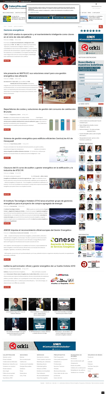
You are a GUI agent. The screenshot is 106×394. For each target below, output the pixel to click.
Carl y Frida (23, 375)
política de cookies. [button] (34, 12)
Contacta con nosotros (9, 366)
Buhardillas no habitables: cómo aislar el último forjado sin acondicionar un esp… (96, 18)
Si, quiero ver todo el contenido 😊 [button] (40, 17)
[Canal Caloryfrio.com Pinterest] (96, 31)
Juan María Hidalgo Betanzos (90, 163)
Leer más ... (7, 60)
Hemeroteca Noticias (15, 268)
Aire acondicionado (25, 359)
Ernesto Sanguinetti (82, 153)
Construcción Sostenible (22, 12)
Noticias (84, 12)
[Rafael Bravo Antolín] (98, 178)
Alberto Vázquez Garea (82, 221)
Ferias (89, 12)
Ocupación (81, 84)
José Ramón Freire (98, 221)
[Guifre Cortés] (98, 187)
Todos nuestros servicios (44, 359)
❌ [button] (78, 6)
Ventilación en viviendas (77, 372)
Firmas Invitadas (7, 359)
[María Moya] (90, 217)
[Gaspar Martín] (82, 226)
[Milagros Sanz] (90, 187)
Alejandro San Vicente (98, 172)
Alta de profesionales (60, 371)
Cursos (12, 173)
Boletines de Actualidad (43, 371)
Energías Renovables (25, 366)
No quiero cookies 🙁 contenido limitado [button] (65, 17)
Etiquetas (10, 26)
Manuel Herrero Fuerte (82, 163)
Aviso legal (6, 371)
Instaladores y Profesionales (57, 363)
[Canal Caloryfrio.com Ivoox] (99, 31)
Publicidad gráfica (42, 366)
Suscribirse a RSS (8, 378)
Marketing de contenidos (44, 361)
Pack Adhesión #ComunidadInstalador (43, 374)
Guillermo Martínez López (82, 192)
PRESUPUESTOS (96, 6)
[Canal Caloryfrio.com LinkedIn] (87, 31)
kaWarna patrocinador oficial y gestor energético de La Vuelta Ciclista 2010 (39, 266)
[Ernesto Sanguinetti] (82, 148)
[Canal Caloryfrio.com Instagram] (93, 31)
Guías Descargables (42, 378)
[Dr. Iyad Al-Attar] (98, 158)
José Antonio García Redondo (90, 201)
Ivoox (89, 371)
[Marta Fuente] (98, 148)
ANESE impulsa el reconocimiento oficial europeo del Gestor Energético (37, 230)
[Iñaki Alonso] (82, 197)
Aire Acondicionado (8, 12)
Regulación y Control (15, 114)
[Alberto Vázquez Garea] (82, 217)
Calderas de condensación (78, 368)
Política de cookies (8, 375)
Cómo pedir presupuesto (61, 359)
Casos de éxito (58, 378)
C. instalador (96, 12)
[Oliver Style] (90, 207)
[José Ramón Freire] (98, 217)
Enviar (87, 99)
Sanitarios (22, 368)
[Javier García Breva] (98, 197)
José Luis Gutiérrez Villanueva (82, 182)
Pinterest (90, 364)
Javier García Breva (98, 201)
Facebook (90, 357)
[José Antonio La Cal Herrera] (90, 178)
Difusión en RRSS (41, 368)
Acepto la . (96, 88)
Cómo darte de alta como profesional (61, 374)
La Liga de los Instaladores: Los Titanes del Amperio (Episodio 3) (18, 18)
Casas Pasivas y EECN (15, 143)
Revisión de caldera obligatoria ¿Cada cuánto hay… (90, 117)
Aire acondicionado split (77, 361)
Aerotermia (74, 358)
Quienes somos (7, 357)
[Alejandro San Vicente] (98, 168)
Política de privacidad (9, 373)
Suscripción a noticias (43, 357)
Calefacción (23, 361)
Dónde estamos (7, 368)
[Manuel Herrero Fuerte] (82, 158)
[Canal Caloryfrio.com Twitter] (84, 31)
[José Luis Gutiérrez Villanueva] (82, 178)
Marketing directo (42, 364)
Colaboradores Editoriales (10, 361)
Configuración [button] (52, 15)
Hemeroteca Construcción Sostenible (19, 233)
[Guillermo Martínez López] (82, 187)
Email (82, 80)
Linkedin (90, 361)
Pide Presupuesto (59, 357)
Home (5, 26)
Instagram (90, 368)
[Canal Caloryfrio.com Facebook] (81, 31)
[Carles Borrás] (98, 207)
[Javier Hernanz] (82, 168)
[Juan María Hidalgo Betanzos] (90, 158)
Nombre (81, 74)
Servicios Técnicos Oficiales (59, 367)
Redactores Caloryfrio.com (10, 364)
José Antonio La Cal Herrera (90, 182)
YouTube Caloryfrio (93, 366)
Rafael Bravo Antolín (98, 182)
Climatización (74, 363)
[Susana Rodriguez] (82, 207)
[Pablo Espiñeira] (90, 168)
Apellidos (82, 77)
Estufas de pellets (75, 365)
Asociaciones (13, 206)
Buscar (101, 26)
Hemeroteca (23, 373)
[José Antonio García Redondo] (90, 197)
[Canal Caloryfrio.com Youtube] (90, 31)
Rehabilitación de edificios (78, 370)
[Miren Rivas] (90, 148)
